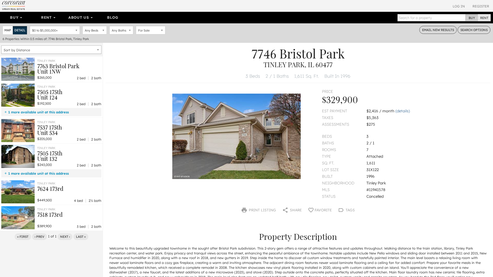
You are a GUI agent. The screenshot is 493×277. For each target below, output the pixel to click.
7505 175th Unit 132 (49, 155)
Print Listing (262, 210)
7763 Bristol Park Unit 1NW (58, 68)
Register (480, 6)
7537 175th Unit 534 (49, 129)
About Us (79, 17)
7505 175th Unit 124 (49, 94)
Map (7, 30)
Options (474, 30)
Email (438, 30)
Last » (81, 237)
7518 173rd (50, 214)
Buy (15, 17)
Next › (65, 237)
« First (23, 237)
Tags (350, 210)
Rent (47, 17)
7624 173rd (50, 188)
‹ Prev (39, 237)
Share (295, 210)
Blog (112, 17)
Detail (19, 30)
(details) (402, 110)
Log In (459, 6)
